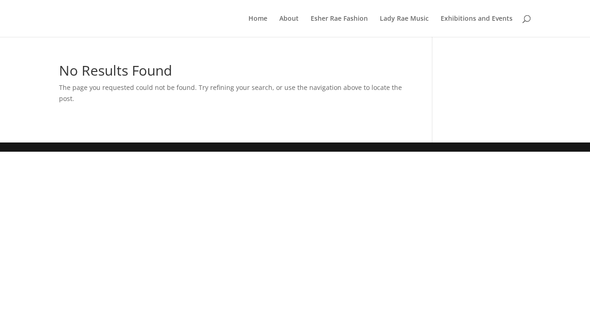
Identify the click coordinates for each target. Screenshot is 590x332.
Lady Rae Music (404, 19)
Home (257, 19)
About (289, 19)
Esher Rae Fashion (339, 19)
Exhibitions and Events (477, 19)
